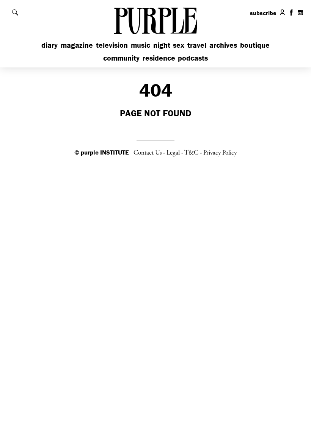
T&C (191, 152)
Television (112, 45)
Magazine (77, 45)
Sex (178, 45)
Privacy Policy (220, 152)
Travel (196, 45)
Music (140, 45)
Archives (223, 45)
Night (161, 45)
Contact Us (148, 152)
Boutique (255, 45)
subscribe (263, 13)
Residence (159, 58)
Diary (49, 45)
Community (121, 58)
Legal (173, 152)
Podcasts (193, 58)
